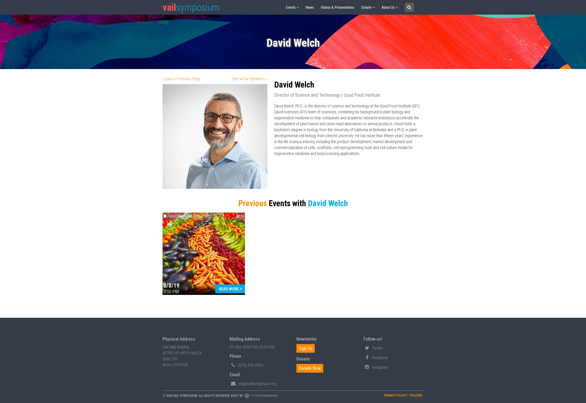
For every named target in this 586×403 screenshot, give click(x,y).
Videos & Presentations (337, 7)
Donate (366, 7)
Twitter (377, 348)
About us (388, 7)
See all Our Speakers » (249, 78)
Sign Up (305, 348)
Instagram (380, 367)
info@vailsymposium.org (257, 383)
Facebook (380, 357)
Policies (416, 395)
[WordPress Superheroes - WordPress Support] (261, 396)
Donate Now (310, 368)
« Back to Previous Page (181, 78)
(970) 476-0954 (250, 365)
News (310, 7)
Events (291, 7)
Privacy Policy (395, 395)
